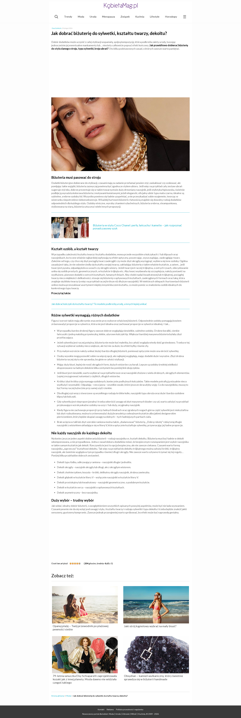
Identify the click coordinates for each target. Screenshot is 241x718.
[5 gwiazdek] (79, 563)
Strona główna (57, 696)
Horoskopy (171, 16)
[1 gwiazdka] (70, 563)
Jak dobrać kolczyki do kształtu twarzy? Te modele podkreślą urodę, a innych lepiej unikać (99, 303)
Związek (125, 16)
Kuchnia (139, 16)
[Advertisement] (120, 72)
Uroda (93, 16)
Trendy (68, 16)
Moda (81, 16)
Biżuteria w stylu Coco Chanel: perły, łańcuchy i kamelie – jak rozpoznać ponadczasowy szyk (137, 227)
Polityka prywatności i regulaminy (129, 709)
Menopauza (108, 16)
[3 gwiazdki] (75, 563)
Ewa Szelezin (57, 28)
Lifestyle (154, 16)
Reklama (110, 709)
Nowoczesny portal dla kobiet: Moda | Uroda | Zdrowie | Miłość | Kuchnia (113, 714)
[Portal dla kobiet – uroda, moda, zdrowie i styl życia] (120, 5)
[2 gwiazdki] (73, 563)
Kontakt (101, 709)
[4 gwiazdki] (77, 563)
